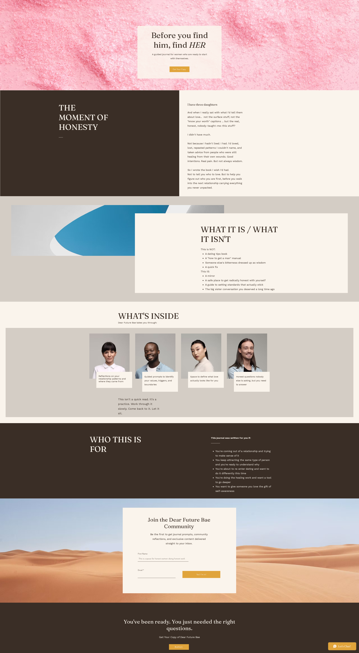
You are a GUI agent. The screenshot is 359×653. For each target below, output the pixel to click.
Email (140, 570)
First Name (143, 554)
